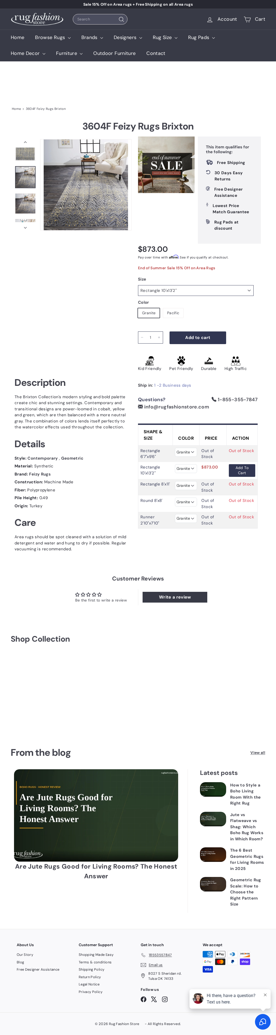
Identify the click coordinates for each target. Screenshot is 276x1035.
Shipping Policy (91, 969)
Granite (149, 312)
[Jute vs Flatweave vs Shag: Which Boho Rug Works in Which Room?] (213, 819)
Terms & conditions (95, 962)
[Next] (25, 226)
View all (257, 752)
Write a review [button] (175, 597)
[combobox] (100, 19)
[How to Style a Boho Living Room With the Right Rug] (213, 789)
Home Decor (26, 53)
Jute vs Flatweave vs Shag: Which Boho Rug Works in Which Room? (246, 827)
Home (17, 37)
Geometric (72, 458)
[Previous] (25, 143)
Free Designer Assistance (38, 969)
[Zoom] (85, 184)
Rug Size (163, 37)
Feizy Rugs (40, 474)
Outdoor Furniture (114, 53)
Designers (126, 37)
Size (142, 279)
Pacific (173, 312)
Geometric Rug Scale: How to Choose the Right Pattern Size (245, 892)
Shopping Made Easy (96, 954)
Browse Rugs (50, 37)
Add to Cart (242, 470)
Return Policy (90, 977)
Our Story (25, 954)
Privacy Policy (90, 991)
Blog (20, 962)
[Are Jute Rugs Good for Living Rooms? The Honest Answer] (96, 815)
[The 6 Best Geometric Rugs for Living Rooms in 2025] (213, 854)
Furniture (67, 53)
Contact (155, 53)
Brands (90, 37)
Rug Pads (199, 37)
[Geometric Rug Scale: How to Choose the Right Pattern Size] (213, 884)
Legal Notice (89, 984)
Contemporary (43, 458)
